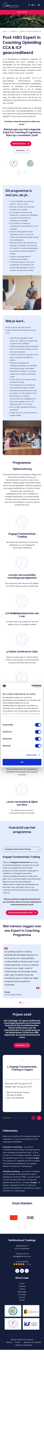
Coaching (22, 1286)
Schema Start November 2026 (20, 913)
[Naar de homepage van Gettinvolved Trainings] (11, 5)
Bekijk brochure (19, 143)
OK (22, 762)
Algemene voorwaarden (32, 1342)
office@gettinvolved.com (22, 1256)
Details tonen (31, 755)
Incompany (22, 1294)
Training (22, 1289)
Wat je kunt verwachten (23, 1345)
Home (22, 1283)
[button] (20, 1002)
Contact (22, 1300)
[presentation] (19, 172)
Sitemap (9, 1342)
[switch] (38, 732)
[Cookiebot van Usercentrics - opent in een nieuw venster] (31, 686)
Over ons (22, 1297)
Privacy (17, 1342)
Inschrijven (22, 12)
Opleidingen (22, 1292)
